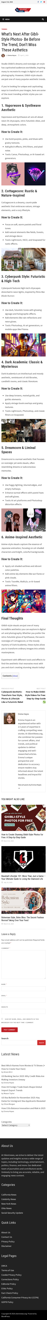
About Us (5, 1232)
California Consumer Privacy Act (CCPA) (20, 1297)
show (15, 676)
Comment (5, 948)
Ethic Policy (7, 1288)
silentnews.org (21, 1314)
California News (8, 1194)
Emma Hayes (12, 55)
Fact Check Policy (9, 1293)
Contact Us (6, 1237)
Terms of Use (7, 1270)
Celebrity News (8, 1199)
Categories (6, 1121)
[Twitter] (41, 1)
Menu (7, 19)
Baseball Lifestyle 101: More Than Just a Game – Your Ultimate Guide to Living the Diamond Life (23, 877)
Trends (4, 29)
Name (4, 984)
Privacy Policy (7, 1241)
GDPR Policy (7, 1302)
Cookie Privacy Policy (11, 1274)
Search (4, 1038)
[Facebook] (38, 1)
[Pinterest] (44, 1)
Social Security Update (12, 1212)
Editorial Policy (8, 1283)
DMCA (4, 1265)
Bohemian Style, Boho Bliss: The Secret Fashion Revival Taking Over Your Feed (22, 919)
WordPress (5, 1316)
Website (4, 1007)
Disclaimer (6, 1246)
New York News (8, 1203)
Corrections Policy (10, 1279)
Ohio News (6, 1208)
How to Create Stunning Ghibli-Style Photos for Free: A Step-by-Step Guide (22, 836)
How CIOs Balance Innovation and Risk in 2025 (23, 1108)
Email (4, 996)
